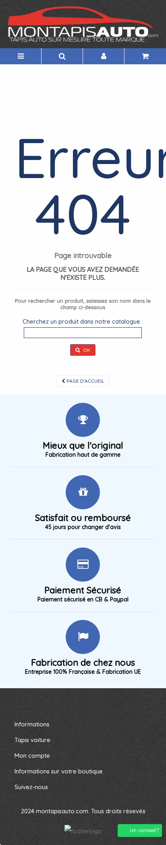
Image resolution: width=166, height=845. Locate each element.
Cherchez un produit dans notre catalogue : (83, 321)
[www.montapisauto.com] (83, 24)
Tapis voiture (32, 740)
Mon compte (32, 755)
